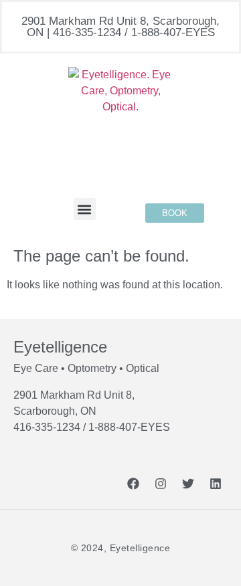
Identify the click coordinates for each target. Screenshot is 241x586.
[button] (85, 209)
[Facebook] (133, 484)
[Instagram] (161, 484)
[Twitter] (188, 484)
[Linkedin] (216, 484)
